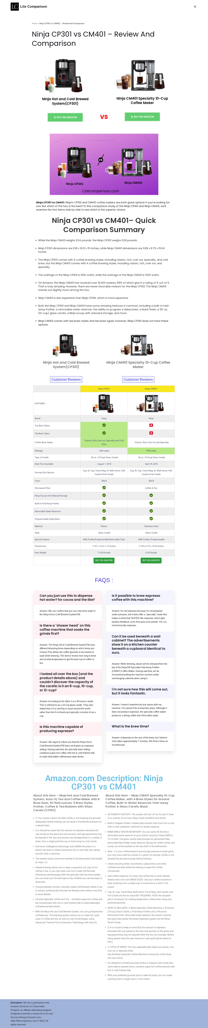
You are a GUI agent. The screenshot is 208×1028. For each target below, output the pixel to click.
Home (34, 23)
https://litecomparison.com (24, 1021)
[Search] (195, 7)
